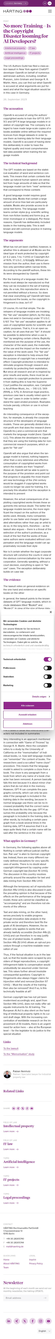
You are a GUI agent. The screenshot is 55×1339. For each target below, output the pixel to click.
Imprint (32, 1259)
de (45, 3)
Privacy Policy (36, 1263)
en (50, 3)
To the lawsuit (10, 1048)
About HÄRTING (11, 1263)
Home (6, 1259)
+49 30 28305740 (15, 1238)
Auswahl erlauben (27, 714)
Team (6, 1267)
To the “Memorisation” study (18, 1054)
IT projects (11, 1179)
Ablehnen (27, 724)
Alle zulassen (27, 705)
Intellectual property (18, 1126)
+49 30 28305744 (15, 1242)
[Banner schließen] (51, 612)
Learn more (9, 1131)
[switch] (48, 668)
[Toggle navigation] (50, 11)
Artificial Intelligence (19, 1162)
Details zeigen (39, 696)
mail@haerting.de (14, 1246)
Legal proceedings (16, 1197)
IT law (8, 1144)
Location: (9, 3)
